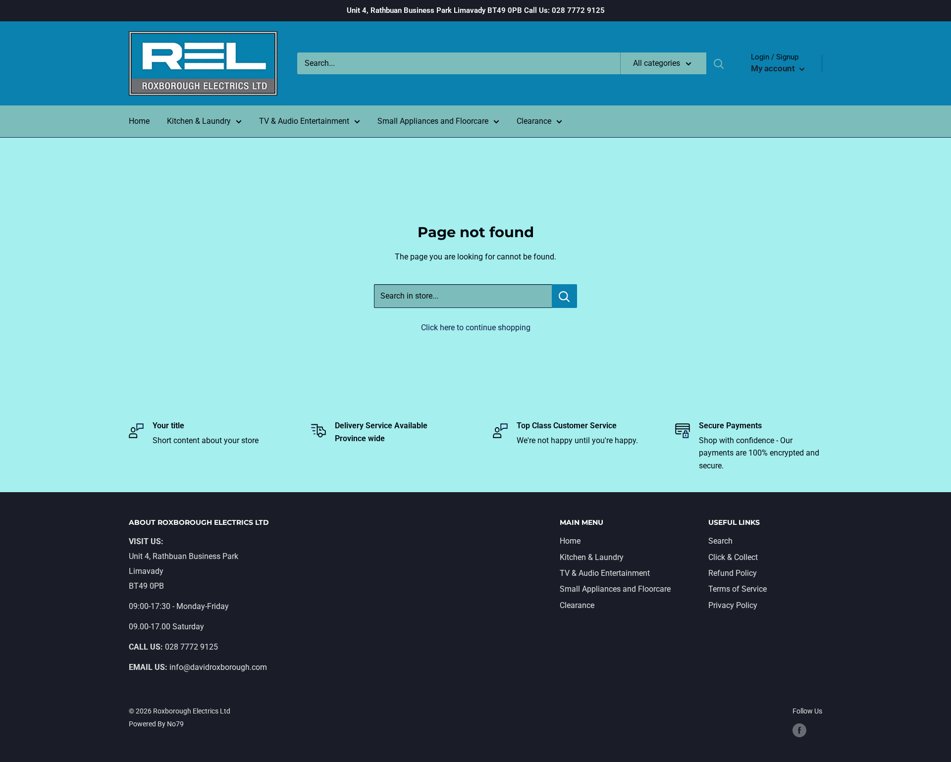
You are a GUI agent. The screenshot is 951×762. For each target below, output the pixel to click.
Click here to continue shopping (475, 327)
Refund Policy (732, 573)
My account (774, 68)
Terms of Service (737, 589)
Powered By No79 (156, 724)
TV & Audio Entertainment (304, 121)
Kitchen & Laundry (199, 121)
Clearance (534, 121)
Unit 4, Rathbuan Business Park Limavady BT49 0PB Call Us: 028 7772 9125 (476, 10)
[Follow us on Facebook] (799, 730)
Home (139, 121)
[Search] (718, 63)
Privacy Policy (732, 605)
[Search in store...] (564, 296)
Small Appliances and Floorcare (432, 121)
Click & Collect (733, 557)
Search (720, 541)
